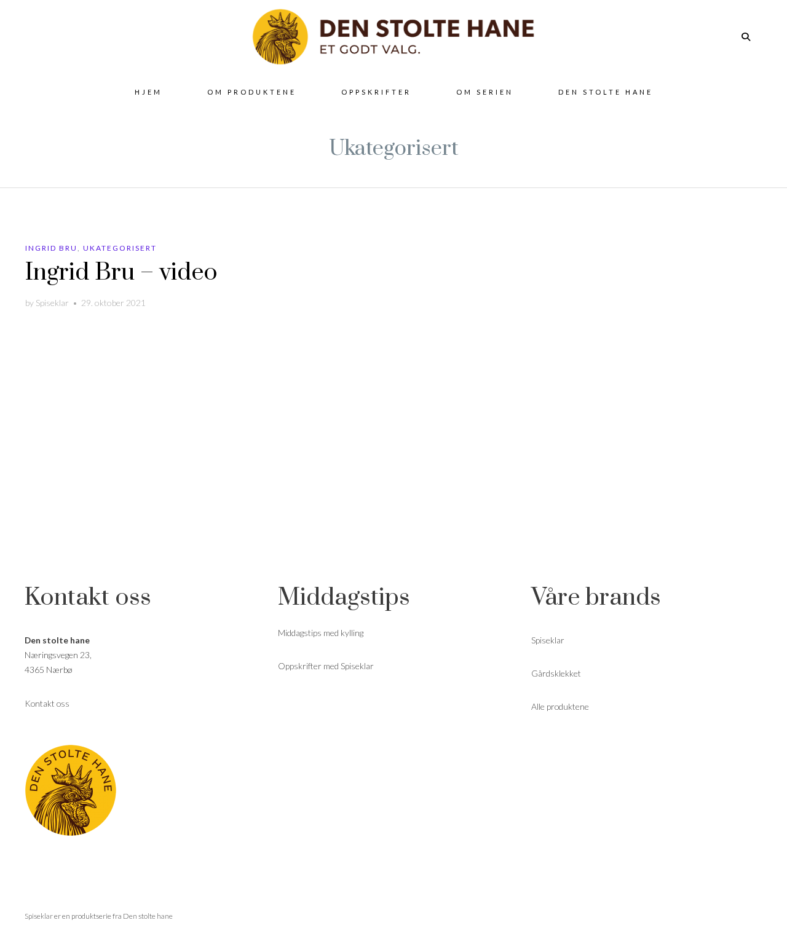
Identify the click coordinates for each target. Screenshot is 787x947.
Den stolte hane (148, 916)
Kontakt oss (47, 703)
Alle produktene (560, 706)
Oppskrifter (376, 92)
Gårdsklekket (556, 673)
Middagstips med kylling (320, 632)
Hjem (148, 92)
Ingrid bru (51, 248)
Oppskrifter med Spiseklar (326, 666)
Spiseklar (52, 302)
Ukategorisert (120, 248)
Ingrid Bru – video (121, 272)
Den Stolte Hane (605, 92)
